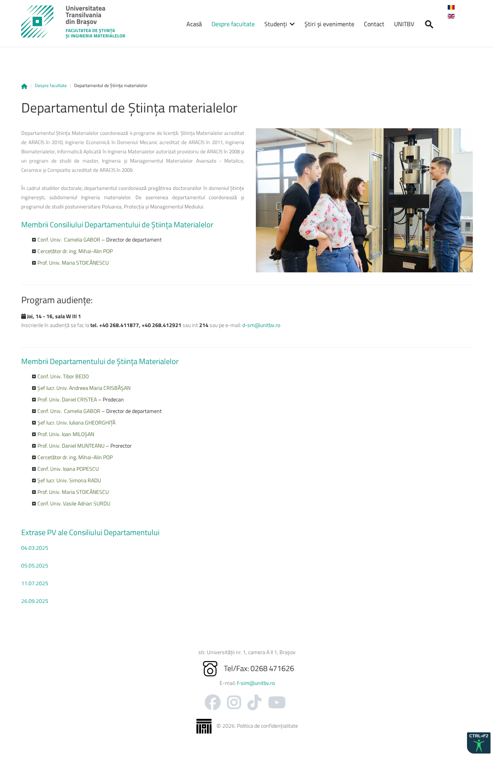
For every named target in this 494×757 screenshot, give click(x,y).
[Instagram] (234, 702)
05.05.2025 (34, 565)
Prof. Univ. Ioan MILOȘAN (65, 434)
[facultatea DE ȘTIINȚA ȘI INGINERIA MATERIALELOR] (73, 22)
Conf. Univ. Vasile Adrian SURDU (74, 503)
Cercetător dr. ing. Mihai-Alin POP (75, 251)
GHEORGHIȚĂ (100, 422)
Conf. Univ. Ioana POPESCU (68, 469)
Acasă (24, 86)
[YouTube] (277, 702)
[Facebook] (212, 702)
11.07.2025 (34, 583)
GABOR (91, 239)
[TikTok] (254, 702)
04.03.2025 (34, 548)
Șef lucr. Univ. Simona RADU (69, 480)
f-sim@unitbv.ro (256, 683)
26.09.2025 (34, 601)
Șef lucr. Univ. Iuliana (60, 422)
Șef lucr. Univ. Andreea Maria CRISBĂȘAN (83, 388)
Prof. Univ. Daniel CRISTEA (67, 399)
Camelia (73, 239)
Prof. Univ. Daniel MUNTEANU (71, 445)
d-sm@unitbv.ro (261, 325)
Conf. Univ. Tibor (56, 376)
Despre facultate (51, 85)
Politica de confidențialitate (267, 726)
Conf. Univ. (50, 239)
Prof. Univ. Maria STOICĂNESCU (73, 262)
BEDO (82, 376)
